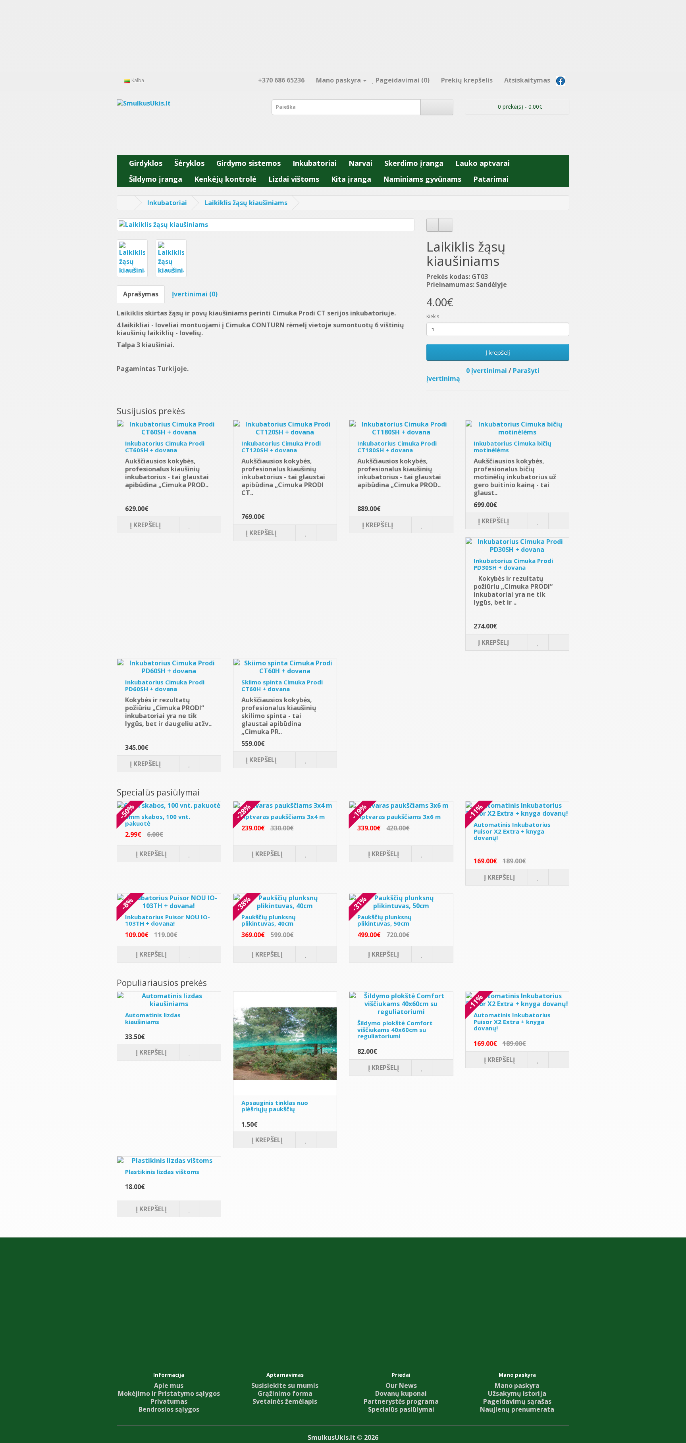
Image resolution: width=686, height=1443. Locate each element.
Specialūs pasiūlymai (401, 1409)
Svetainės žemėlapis (284, 1401)
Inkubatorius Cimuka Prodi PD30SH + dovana (513, 564)
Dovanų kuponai (401, 1393)
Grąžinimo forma (285, 1393)
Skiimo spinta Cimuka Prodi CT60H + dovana (282, 685)
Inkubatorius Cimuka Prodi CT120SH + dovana (281, 446)
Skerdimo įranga (413, 163)
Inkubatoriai (315, 163)
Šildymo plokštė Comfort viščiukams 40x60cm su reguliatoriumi (395, 1029)
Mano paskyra (517, 1385)
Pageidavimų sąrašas (517, 1401)
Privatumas (168, 1401)
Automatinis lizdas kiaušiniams (153, 1018)
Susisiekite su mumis (284, 1385)
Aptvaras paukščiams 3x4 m (283, 816)
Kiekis (432, 316)
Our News (401, 1385)
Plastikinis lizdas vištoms (162, 1172)
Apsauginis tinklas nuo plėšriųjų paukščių (274, 1106)
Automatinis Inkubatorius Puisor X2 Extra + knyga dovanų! (512, 831)
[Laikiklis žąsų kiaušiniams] (265, 224)
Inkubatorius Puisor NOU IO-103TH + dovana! (167, 920)
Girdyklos (145, 163)
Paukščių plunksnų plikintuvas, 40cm (268, 920)
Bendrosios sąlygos (169, 1409)
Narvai (360, 163)
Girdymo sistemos (248, 163)
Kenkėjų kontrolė (225, 179)
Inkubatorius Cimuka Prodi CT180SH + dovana (397, 446)
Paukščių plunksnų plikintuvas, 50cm (384, 920)
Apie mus (168, 1385)
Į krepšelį (498, 352)
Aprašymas (140, 294)
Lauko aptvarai (482, 163)
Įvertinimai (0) (195, 294)
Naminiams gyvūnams (422, 179)
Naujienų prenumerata (517, 1409)
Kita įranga (351, 179)
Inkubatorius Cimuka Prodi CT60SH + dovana (164, 446)
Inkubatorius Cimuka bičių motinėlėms (512, 446)
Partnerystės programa (401, 1401)
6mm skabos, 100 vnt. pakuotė (157, 820)
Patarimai (491, 179)
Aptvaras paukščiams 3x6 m (399, 816)
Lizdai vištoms (293, 179)
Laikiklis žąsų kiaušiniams (245, 202)
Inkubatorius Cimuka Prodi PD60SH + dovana (164, 685)
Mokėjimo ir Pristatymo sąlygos (169, 1393)
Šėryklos (189, 163)
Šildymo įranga (155, 179)
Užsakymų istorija (517, 1393)
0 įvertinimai (486, 370)
